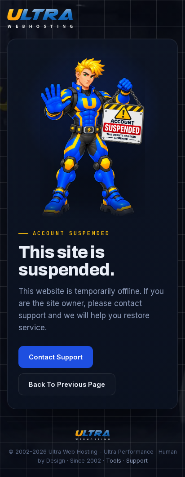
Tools (113, 460)
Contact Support (56, 357)
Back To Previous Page (67, 384)
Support (137, 460)
